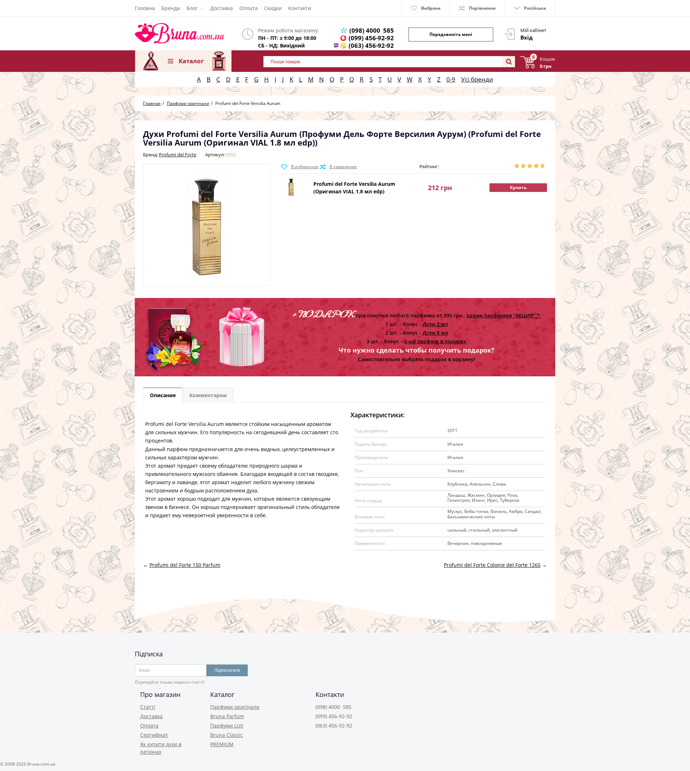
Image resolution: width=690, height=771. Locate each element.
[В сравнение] (338, 167)
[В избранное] (299, 167)
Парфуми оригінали (234, 706)
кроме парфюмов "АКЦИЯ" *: (503, 315)
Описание (163, 395)
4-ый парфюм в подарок (435, 341)
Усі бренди (477, 79)
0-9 (450, 79)
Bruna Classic (226, 734)
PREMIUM (222, 744)
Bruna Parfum (227, 716)
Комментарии (208, 395)
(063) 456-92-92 (371, 45)
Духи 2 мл (435, 324)
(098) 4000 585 (371, 30)
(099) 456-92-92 (371, 38)
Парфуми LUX (226, 725)
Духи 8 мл (435, 332)
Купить (518, 187)
